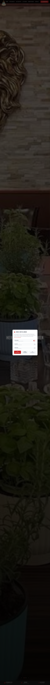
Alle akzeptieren (17, 352)
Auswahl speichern (25, 352)
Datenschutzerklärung (17, 337)
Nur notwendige (32, 352)
